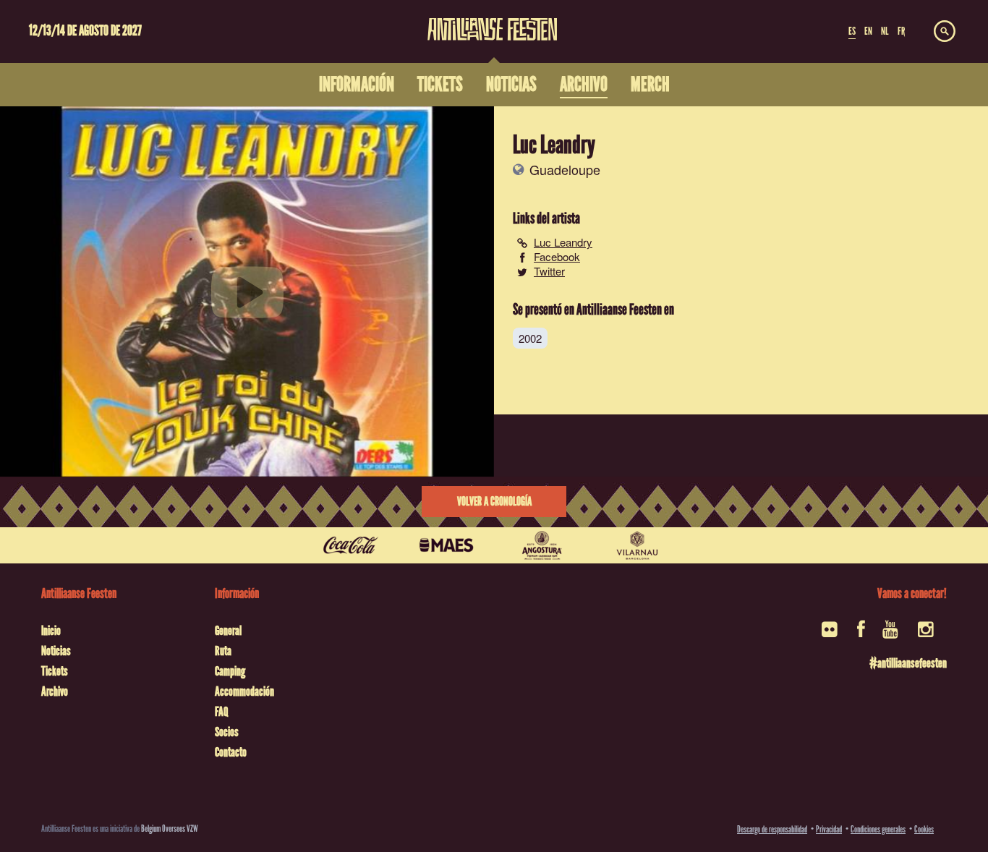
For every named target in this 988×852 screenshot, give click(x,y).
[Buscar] (944, 32)
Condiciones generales (878, 829)
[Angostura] (542, 545)
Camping (230, 671)
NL (884, 31)
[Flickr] (831, 634)
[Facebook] (861, 634)
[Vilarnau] (637, 545)
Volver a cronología (494, 501)
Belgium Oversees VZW (169, 828)
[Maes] (446, 545)
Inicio (51, 631)
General (228, 631)
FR (901, 31)
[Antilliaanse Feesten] (492, 20)
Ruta (223, 651)
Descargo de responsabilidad (772, 829)
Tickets (54, 671)
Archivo (54, 691)
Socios (227, 732)
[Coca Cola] (351, 545)
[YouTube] (891, 634)
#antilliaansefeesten (908, 663)
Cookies (924, 829)
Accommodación (244, 691)
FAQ (221, 712)
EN (868, 31)
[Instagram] (927, 634)
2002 (530, 338)
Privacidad (829, 829)
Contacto (231, 752)
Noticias (56, 651)
